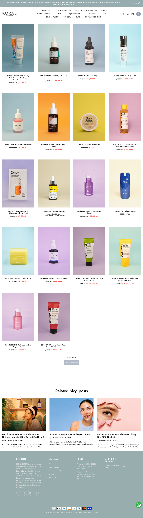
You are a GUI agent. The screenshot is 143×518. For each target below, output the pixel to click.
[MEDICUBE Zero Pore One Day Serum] (54, 251)
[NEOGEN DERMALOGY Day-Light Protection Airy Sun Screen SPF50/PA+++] (18, 48)
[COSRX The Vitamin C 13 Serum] (89, 48)
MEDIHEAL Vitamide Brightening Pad (18, 278)
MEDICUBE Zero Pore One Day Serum (53, 278)
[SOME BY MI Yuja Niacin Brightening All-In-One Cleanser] (125, 251)
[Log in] (127, 13)
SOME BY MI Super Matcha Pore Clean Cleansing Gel (89, 279)
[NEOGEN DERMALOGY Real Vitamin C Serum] (54, 48)
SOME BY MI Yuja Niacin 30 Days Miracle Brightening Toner (124, 145)
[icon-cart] (132, 14)
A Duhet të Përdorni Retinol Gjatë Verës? (69, 434)
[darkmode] (138, 14)
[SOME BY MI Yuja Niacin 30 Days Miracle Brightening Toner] (125, 117)
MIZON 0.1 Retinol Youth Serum (125, 211)
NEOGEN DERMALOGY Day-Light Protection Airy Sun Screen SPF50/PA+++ (18, 78)
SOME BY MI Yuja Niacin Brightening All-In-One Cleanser (125, 279)
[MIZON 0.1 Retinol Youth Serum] (125, 183)
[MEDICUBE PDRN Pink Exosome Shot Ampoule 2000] (18, 317)
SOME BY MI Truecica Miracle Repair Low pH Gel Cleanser (54, 346)
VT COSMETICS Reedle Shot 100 (124, 76)
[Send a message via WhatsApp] (139, 505)
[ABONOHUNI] (124, 466)
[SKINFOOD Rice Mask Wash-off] (89, 117)
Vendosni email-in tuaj (112, 466)
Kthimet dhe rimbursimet (57, 478)
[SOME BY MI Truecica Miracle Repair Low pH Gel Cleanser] (54, 317)
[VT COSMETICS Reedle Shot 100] (125, 48)
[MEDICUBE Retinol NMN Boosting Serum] (89, 183)
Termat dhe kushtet (55, 471)
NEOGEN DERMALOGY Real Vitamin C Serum (53, 77)
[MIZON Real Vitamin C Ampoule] (54, 183)
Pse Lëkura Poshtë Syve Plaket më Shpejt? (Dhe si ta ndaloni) (117, 435)
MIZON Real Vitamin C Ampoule (54, 211)
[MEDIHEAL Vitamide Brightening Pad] (18, 251)
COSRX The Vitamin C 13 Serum (89, 76)
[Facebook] (129, 3)
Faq (50, 464)
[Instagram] (132, 3)
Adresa (51, 474)
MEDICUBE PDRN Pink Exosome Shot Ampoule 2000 (18, 346)
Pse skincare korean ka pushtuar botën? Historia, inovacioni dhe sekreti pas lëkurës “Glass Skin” (23, 435)
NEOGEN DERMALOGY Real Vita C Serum (53, 145)
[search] (122, 14)
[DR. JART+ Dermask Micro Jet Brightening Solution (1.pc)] (18, 183)
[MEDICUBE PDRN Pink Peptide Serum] (18, 117)
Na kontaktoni (54, 467)
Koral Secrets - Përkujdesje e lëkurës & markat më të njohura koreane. (74, 512)
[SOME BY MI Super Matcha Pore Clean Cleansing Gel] (89, 251)
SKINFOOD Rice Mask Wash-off (89, 144)
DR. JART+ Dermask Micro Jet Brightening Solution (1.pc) (18, 212)
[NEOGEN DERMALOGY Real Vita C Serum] (54, 117)
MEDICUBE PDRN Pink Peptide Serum (18, 144)
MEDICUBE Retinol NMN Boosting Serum (89, 212)
